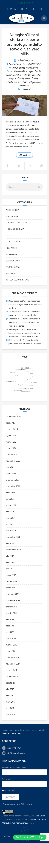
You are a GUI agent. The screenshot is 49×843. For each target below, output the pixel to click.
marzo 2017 (11, 714)
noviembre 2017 (13, 664)
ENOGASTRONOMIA (15, 229)
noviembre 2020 (13, 537)
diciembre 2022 (12, 480)
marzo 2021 (11, 530)
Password (6, 779)
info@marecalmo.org (16, 753)
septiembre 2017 (13, 676)
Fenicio (9, 71)
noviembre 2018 (13, 600)
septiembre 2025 (13, 416)
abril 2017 (10, 708)
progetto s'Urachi (16, 78)
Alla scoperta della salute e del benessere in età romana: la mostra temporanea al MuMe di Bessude (24, 333)
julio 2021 (10, 511)
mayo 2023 (11, 467)
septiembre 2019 (13, 549)
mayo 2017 (10, 702)
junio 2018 (10, 625)
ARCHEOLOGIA (33, 64)
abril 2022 (10, 499)
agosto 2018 (11, 613)
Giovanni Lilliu (19, 71)
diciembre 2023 (12, 454)
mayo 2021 (10, 518)
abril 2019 (10, 568)
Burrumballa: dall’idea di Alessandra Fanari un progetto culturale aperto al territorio (25, 304)
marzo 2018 (11, 638)
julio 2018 (10, 619)
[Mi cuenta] (34, 9)
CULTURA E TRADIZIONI (16, 222)
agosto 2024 (11, 435)
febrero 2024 (12, 442)
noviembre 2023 (13, 461)
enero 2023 (11, 473)
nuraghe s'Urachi (33, 71)
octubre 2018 (11, 606)
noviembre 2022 (13, 486)
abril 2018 (10, 632)
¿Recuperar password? (12, 804)
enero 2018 (11, 651)
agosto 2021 (11, 505)
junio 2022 (10, 492)
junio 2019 (10, 562)
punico (27, 78)
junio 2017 (10, 695)
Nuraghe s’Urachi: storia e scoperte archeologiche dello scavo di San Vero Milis (24, 44)
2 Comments (26, 89)
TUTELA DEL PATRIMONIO (17, 279)
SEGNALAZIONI (13, 260)
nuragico (9, 74)
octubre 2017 (11, 670)
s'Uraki (9, 81)
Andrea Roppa (32, 67)
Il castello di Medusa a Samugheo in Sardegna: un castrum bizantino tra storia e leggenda (24, 322)
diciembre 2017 (12, 657)
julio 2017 (10, 689)
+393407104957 (14, 748)
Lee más (23, 155)
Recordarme (9, 790)
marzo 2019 (11, 575)
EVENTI (9, 235)
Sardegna (31, 81)
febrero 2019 (11, 581)
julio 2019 (10, 556)
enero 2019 (11, 587)
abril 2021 (10, 524)
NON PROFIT (11, 248)
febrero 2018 (11, 645)
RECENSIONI (11, 254)
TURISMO (10, 273)
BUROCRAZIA (12, 216)
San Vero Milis (20, 81)
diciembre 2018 (12, 594)
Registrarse (27, 804)
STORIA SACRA (13, 267)
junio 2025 (10, 423)
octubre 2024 (12, 429)
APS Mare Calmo (37, 815)
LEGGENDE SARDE (14, 241)
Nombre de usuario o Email (14, 767)
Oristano (17, 74)
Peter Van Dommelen (31, 74)
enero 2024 (11, 448)
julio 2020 (10, 543)
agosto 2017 (11, 683)
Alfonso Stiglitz (18, 67)
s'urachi (34, 78)
